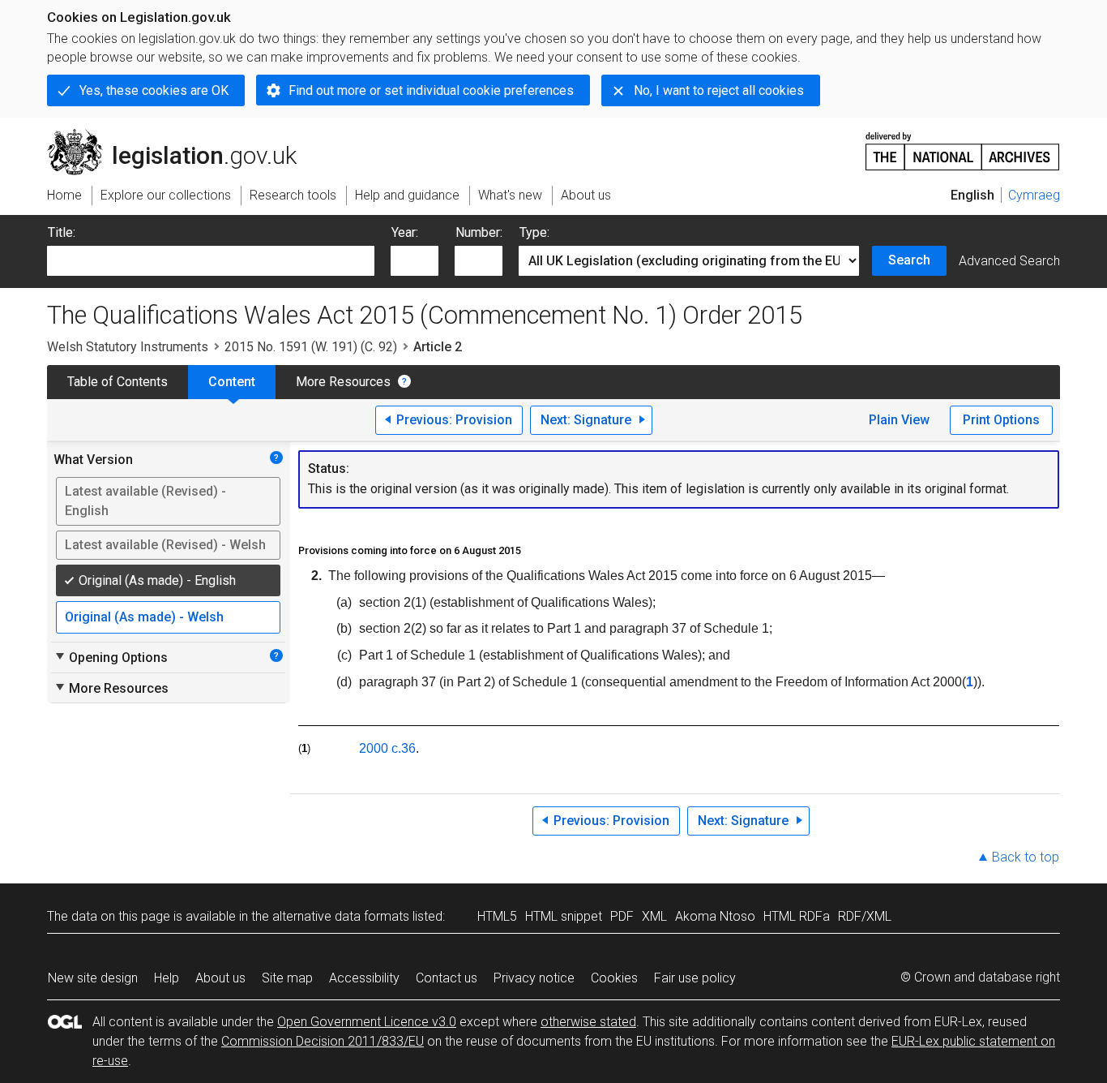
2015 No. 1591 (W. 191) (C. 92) (310, 347)
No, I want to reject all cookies (719, 90)
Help (166, 978)
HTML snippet (563, 916)
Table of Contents (117, 381)
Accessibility (364, 978)
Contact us (446, 978)
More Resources (343, 381)
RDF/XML (864, 916)
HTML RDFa (796, 916)
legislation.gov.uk (181, 135)
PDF (622, 916)
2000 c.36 (387, 748)
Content (231, 381)
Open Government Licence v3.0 (366, 1021)
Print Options (1001, 420)
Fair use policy (695, 978)
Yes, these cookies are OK (154, 90)
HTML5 (497, 916)
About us (220, 978)
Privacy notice (534, 978)
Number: (478, 232)
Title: (61, 232)
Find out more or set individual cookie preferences (431, 90)
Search (909, 260)
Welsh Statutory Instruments (127, 347)
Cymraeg (1034, 195)
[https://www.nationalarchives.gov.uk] (963, 145)
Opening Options (110, 657)
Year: (404, 232)
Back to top (1025, 857)
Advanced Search (1009, 261)
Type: (534, 232)
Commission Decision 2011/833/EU (322, 1041)
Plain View (899, 420)
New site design (93, 978)
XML (654, 916)
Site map (287, 978)
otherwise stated (588, 1021)
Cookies (614, 978)
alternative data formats (340, 916)
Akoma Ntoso (715, 916)
